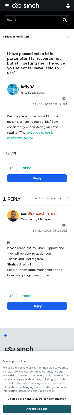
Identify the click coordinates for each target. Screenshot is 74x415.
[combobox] (37, 20)
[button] (12, 168)
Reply (37, 178)
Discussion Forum (17, 36)
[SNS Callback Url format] (67, 198)
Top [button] (5, 335)
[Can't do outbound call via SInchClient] (60, 198)
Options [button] (68, 36)
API (13, 153)
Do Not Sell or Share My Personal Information (37, 399)
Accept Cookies (37, 408)
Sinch (19, 349)
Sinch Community (25, 6)
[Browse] (8, 6)
